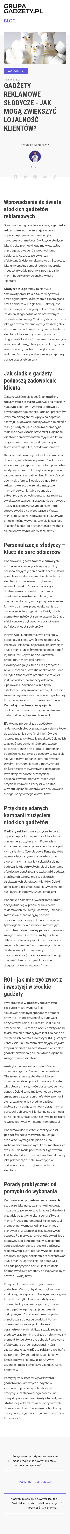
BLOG (10, 20)
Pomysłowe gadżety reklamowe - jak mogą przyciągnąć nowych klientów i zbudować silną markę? (35, 1460)
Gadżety (16, 70)
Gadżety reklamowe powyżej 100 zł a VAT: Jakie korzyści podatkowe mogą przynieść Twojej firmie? (34, 1503)
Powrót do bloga (35, 1482)
